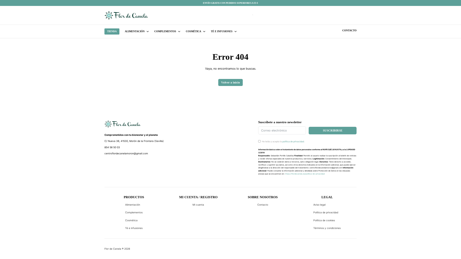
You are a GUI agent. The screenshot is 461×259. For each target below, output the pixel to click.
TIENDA (112, 31)
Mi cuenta (198, 204)
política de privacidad (293, 141)
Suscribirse (333, 130)
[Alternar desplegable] (147, 31)
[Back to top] (434, 251)
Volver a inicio (230, 82)
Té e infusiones (134, 228)
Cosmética (131, 220)
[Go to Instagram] (112, 163)
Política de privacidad (325, 212)
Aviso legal (319, 204)
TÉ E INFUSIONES (221, 31)
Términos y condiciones (327, 228)
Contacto (349, 30)
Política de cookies (324, 220)
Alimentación (135, 31)
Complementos (134, 212)
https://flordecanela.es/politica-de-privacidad (305, 174)
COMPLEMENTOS (165, 31)
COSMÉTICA (193, 31)
